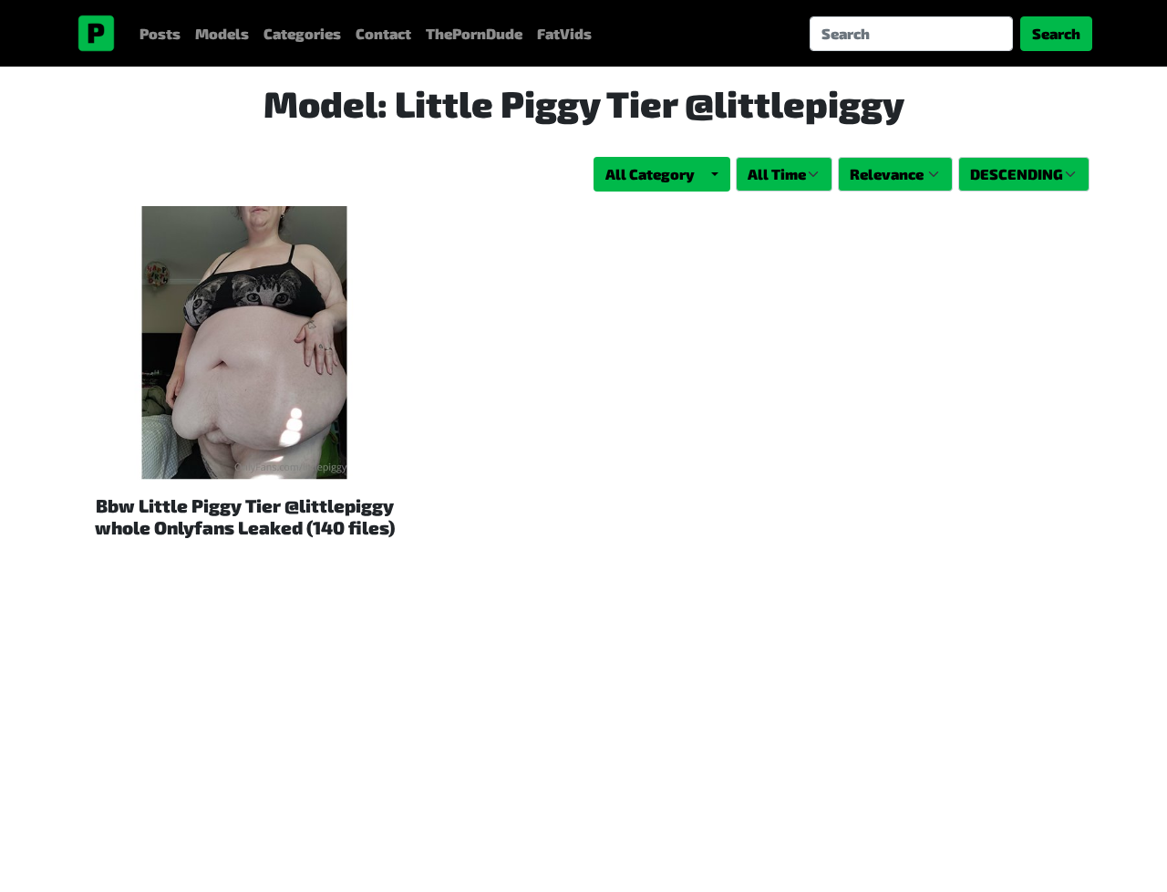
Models (222, 33)
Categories (302, 33)
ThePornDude (474, 33)
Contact (383, 33)
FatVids (564, 33)
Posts (160, 33)
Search (1056, 33)
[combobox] (662, 174)
